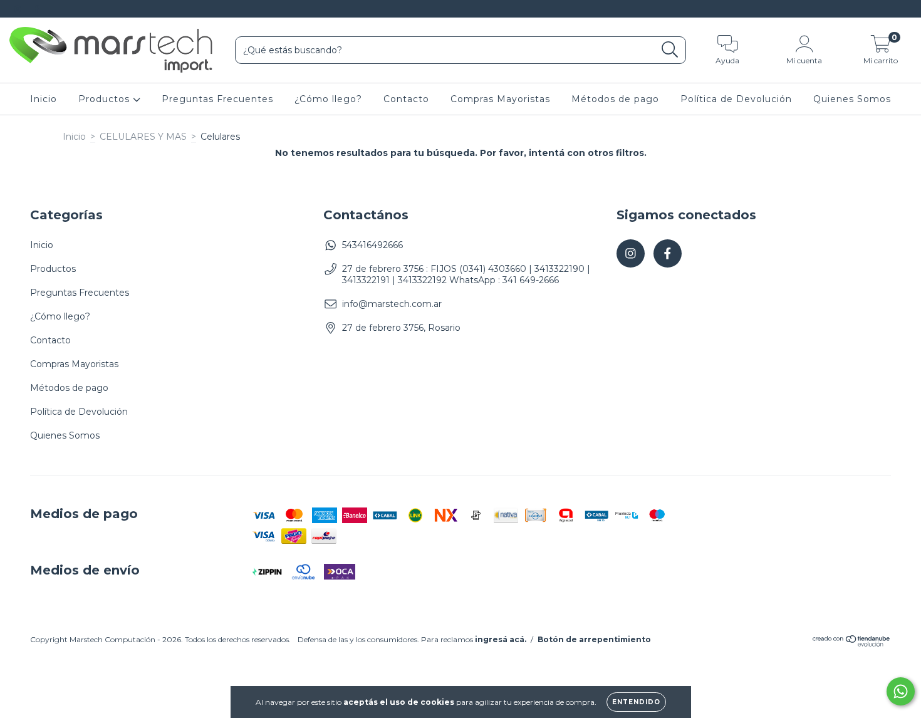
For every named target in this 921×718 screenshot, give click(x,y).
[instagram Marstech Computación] (18, 8)
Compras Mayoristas (500, 99)
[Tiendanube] (852, 643)
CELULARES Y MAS (143, 136)
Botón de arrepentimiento (594, 639)
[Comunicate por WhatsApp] (901, 691)
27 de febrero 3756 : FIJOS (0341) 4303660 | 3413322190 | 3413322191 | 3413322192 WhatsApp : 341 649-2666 (466, 274)
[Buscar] (670, 50)
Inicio (43, 99)
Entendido (636, 702)
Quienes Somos (852, 99)
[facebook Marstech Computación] (36, 8)
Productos (105, 99)
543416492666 (372, 245)
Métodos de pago (615, 99)
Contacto (406, 99)
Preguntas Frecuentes (217, 99)
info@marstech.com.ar (392, 304)
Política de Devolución (736, 99)
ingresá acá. (500, 639)
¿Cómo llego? (328, 99)
